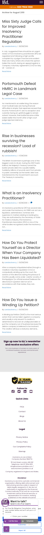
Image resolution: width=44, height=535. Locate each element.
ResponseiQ (31, 524)
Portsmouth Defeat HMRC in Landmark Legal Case (19, 88)
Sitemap (22, 451)
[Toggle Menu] (41, 2)
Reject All (22, 530)
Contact (22, 411)
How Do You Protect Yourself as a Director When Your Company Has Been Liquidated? (21, 250)
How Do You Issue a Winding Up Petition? (20, 302)
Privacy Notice (22, 437)
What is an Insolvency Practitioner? (21, 195)
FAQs (22, 407)
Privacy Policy (22, 442)
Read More (6, 71)
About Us (22, 421)
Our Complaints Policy (22, 446)
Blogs (22, 416)
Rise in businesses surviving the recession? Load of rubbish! (18, 143)
